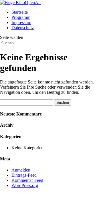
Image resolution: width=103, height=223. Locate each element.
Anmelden (20, 170)
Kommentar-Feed (27, 180)
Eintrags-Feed (24, 175)
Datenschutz (22, 27)
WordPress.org (24, 185)
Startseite (19, 12)
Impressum (21, 22)
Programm (20, 17)
